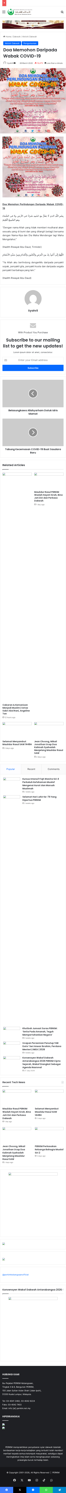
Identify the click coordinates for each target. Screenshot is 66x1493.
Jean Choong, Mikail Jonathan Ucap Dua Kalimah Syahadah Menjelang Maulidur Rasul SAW (48, 747)
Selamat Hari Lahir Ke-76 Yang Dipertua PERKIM (39, 798)
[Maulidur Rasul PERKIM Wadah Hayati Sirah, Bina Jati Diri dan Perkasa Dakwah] (49, 481)
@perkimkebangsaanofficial (15, 1274)
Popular (10, 769)
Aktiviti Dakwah (29, 36)
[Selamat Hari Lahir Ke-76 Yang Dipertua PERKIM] (11, 910)
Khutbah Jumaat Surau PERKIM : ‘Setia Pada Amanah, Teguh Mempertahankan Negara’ (40, 1031)
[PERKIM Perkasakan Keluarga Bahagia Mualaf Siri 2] (49, 1135)
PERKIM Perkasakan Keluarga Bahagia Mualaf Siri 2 (49, 1149)
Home (8, 36)
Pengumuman (30, 43)
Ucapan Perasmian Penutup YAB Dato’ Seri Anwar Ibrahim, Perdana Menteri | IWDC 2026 (41, 1046)
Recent (31, 769)
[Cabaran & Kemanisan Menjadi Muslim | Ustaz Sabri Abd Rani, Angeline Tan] (17, 587)
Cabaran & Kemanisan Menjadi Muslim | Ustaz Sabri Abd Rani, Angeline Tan (16, 709)
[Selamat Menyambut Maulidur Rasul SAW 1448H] (17, 730)
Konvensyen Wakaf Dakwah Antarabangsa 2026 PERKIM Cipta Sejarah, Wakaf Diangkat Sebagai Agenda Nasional (41, 1062)
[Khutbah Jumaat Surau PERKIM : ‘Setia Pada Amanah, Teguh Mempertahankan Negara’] (11, 1032)
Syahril (10, 63)
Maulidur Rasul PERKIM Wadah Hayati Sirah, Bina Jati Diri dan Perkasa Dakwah (48, 496)
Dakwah (17, 36)
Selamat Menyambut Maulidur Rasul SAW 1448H (17, 743)
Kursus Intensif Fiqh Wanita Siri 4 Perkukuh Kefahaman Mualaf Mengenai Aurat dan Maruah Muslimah (40, 783)
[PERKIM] (20, 11)
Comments (54, 769)
